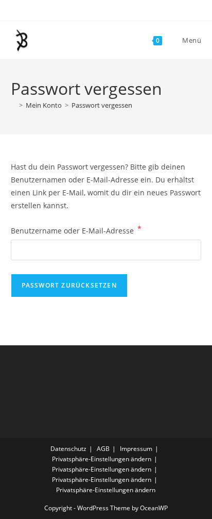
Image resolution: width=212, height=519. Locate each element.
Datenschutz (68, 448)
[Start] (13, 105)
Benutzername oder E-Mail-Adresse (76, 230)
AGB (103, 448)
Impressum (136, 448)
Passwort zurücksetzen (69, 285)
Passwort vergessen (102, 105)
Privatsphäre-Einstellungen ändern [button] (101, 459)
